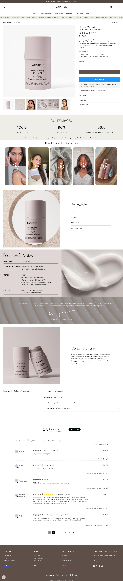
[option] (39, 61)
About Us (80, 13)
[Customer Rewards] (111, 7)
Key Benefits (82, 95)
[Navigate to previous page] (49, 532)
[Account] (115, 7)
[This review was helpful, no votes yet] (103, 459)
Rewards (64, 558)
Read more (66, 503)
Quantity (81, 61)
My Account (65, 555)
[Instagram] (96, 566)
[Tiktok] (99, 566)
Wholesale (65, 565)
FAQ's (6, 558)
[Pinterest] (102, 566)
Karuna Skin (58, 580)
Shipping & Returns (9, 560)
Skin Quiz (37, 563)
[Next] (73, 61)
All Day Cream (17, 22)
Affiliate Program (67, 563)
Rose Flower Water (76, 228)
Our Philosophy (38, 558)
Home (4, 22)
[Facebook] (94, 566)
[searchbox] (21, 440)
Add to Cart (99, 72)
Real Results (59, 13)
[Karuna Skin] (61, 7)
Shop (34, 13)
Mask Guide (37, 560)
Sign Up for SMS (67, 560)
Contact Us (7, 555)
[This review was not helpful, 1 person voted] (106, 459)
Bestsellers (69, 13)
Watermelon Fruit (76, 217)
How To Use (82, 100)
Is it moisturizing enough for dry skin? (57, 408)
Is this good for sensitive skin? (54, 391)
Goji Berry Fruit (75, 222)
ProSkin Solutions (45, 13)
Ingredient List (83, 104)
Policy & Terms (8, 563)
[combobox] (38, 440)
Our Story (37, 555)
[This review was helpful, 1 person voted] (103, 525)
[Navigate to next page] (73, 532)
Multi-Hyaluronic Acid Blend (79, 212)
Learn (88, 13)
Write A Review (74, 429)
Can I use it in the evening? (53, 397)
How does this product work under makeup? (59, 403)
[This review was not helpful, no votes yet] (106, 473)
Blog (35, 565)
